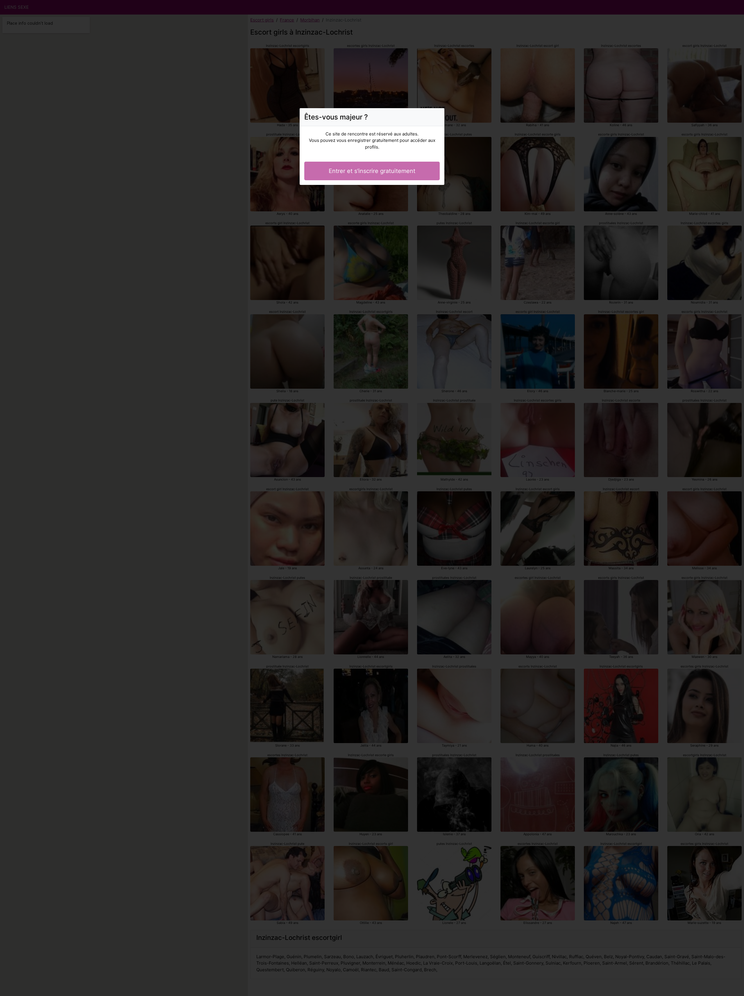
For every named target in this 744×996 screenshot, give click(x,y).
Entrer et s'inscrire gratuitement (372, 170)
